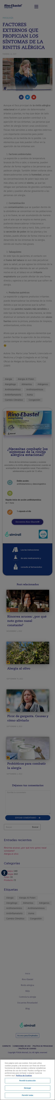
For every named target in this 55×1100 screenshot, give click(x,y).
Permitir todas (27, 1095)
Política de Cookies (24, 1075)
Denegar (27, 1088)
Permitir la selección (27, 1081)
